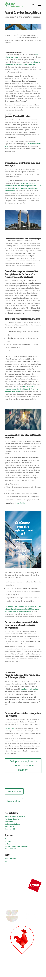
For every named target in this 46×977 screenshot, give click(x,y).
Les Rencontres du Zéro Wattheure (17, 846)
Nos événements (10, 849)
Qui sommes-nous (11, 839)
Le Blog (7, 844)
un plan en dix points (29, 689)
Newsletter (13, 801)
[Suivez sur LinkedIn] (30, 868)
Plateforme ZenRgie (12, 819)
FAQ (6, 861)
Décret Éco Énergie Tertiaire (15, 816)
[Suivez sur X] (35, 868)
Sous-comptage (10, 821)
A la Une (18, 17)
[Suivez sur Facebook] (39, 868)
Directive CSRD (10, 829)
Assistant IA (14, 791)
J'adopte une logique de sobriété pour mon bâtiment (23, 765)
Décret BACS (9, 826)
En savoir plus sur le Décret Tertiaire (22, 548)
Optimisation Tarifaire (12, 824)
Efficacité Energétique (31, 17)
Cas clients (8, 841)
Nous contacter (10, 859)
